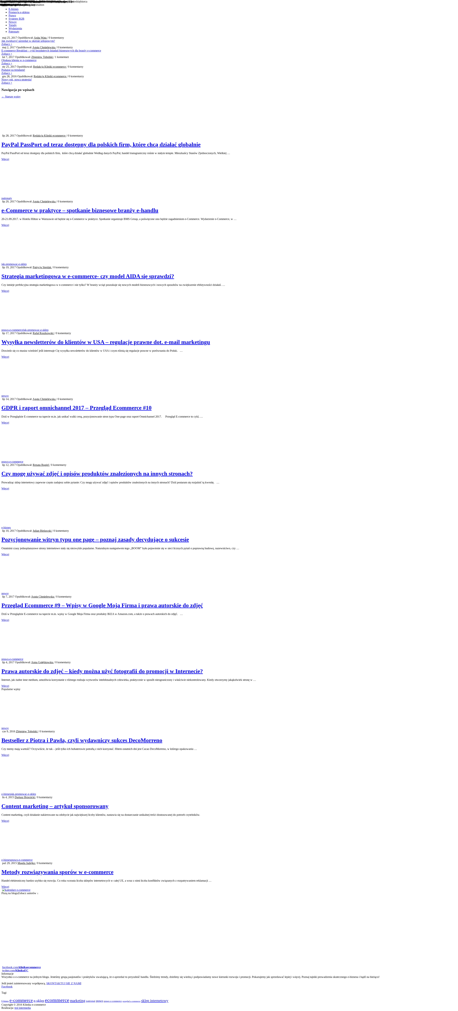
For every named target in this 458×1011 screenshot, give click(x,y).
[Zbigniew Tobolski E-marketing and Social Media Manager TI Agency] (229, 964)
